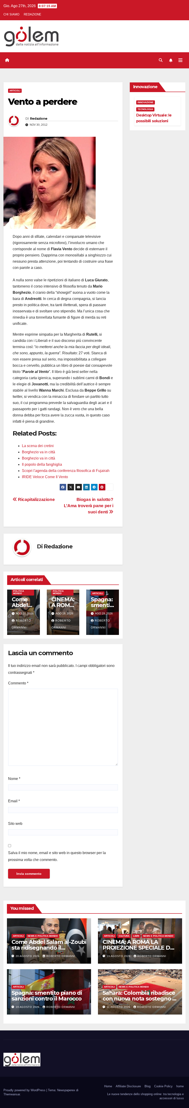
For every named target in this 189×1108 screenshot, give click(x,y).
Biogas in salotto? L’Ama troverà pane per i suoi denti (88, 505)
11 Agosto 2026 (119, 1007)
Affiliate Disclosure (128, 1086)
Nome (14, 779)
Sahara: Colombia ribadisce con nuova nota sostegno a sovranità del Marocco (139, 998)
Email (14, 801)
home (180, 1086)
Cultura (124, 936)
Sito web (15, 824)
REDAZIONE (32, 14)
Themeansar (11, 1094)
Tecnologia (145, 109)
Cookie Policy (163, 1086)
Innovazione (146, 102)
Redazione (38, 118)
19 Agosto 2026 (119, 956)
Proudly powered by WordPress (24, 1090)
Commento (18, 683)
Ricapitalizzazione (36, 499)
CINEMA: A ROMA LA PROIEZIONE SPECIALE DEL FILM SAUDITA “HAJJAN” (140, 948)
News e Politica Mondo (18, 591)
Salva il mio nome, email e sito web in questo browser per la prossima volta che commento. (57, 856)
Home (108, 1086)
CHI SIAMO (11, 14)
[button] (160, 60)
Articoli (14, 90)
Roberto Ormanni (60, 956)
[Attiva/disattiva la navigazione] (180, 60)
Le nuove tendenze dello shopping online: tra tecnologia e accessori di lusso (145, 1096)
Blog (148, 1086)
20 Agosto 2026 (28, 956)
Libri (136, 936)
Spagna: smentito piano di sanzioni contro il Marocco (47, 995)
